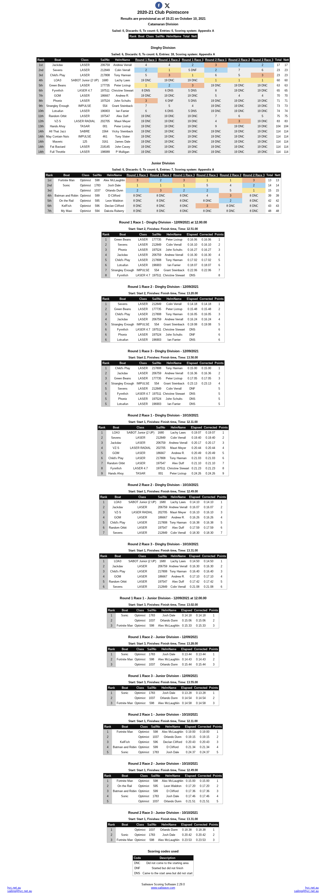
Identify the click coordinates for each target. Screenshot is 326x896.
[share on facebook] (158, 8)
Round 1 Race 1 (146, 60)
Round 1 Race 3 (192, 60)
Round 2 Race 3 (262, 60)
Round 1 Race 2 (169, 60)
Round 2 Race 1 (216, 60)
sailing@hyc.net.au (19, 891)
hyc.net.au (14, 887)
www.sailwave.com (163, 887)
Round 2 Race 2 (239, 60)
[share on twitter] (167, 8)
